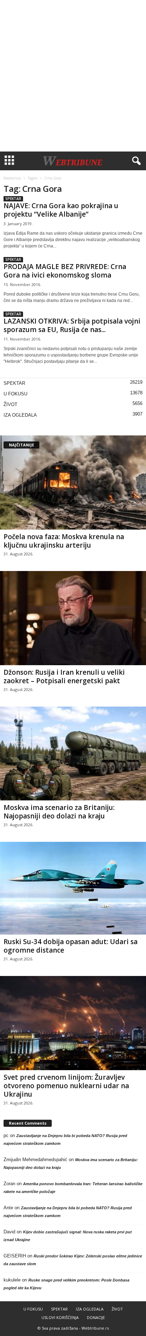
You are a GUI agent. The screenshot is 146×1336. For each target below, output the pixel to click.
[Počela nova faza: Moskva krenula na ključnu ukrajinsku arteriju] (73, 482)
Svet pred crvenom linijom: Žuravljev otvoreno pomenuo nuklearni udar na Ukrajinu (66, 1086)
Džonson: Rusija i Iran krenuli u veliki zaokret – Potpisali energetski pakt (64, 676)
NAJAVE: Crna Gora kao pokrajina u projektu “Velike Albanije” (61, 210)
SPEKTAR (13, 198)
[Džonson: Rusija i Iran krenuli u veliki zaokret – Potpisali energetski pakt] (73, 618)
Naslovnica (12, 178)
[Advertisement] (73, 76)
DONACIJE (96, 1317)
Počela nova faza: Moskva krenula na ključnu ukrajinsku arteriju (64, 541)
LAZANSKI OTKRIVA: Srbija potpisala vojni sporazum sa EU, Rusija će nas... (72, 325)
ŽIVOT (10, 404)
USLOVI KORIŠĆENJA (60, 1317)
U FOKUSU (15, 393)
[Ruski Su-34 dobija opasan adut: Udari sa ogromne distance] (73, 888)
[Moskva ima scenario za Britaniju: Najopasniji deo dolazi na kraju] (73, 754)
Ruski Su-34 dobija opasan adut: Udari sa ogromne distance (70, 946)
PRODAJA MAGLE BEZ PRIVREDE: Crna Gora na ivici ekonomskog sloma (65, 271)
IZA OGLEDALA (20, 415)
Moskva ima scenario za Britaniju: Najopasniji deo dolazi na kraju (59, 812)
